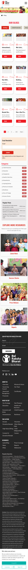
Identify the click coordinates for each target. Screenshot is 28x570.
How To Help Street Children (9, 475)
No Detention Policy (7, 504)
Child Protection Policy (8, 484)
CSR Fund (15, 504)
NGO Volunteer (6, 467)
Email (4, 143)
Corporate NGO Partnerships (18, 457)
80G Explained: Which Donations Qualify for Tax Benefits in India (11, 210)
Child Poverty (6, 465)
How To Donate (21, 492)
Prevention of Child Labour (9, 472)
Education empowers (7, 470)
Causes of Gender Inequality (9, 478)
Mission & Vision (19, 384)
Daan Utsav (22, 465)
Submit (8, 153)
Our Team (17, 387)
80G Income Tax (21, 475)
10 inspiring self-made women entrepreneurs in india (10, 206)
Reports (16, 445)
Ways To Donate (6, 497)
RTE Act (17, 484)
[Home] (2, 15)
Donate (5, 422)
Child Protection (16, 27)
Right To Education (7, 493)
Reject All (20, 567)
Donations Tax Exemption (8, 489)
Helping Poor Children (16, 467)
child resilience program (16, 462)
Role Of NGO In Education (9, 487)
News (4, 445)
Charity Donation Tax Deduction (10, 490)
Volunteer (17, 422)
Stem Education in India (8, 506)
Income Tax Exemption (8, 456)
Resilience (5, 190)
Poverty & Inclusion (8, 186)
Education (5, 171)
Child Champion (14, 465)
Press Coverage (18, 443)
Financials (5, 396)
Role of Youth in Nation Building (10, 501)
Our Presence (18, 403)
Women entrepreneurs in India (10, 500)
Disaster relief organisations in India (11, 464)
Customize (7, 567)
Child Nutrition (17, 461)
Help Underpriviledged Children (10, 483)
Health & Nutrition (7, 177)
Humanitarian (6, 180)
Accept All (14, 563)
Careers (16, 433)
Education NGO (6, 462)
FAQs (4, 448)
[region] (14, 559)
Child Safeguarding (17, 468)
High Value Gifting (8, 428)
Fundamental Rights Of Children (10, 473)
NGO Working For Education (9, 486)
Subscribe (8, 351)
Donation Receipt (8, 424)
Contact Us (6, 433)
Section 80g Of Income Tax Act (10, 492)
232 (16, 132)
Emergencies (6, 174)
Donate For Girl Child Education (10, 495)
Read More (5, 56)
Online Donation (6, 457)
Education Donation (19, 456)
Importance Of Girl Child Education (11, 481)
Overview (5, 384)
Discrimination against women (10, 498)
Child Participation (7, 468)
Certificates (17, 391)
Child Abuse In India (7, 476)
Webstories (17, 448)
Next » (21, 132)
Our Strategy (6, 403)
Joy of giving (21, 498)
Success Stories (7, 196)
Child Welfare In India (8, 461)
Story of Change (7, 193)
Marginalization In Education (9, 479)
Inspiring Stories (7, 183)
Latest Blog (6, 443)
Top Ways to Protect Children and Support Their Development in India (11, 216)
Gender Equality (16, 459)
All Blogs (5, 27)
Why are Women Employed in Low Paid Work (13, 503)
